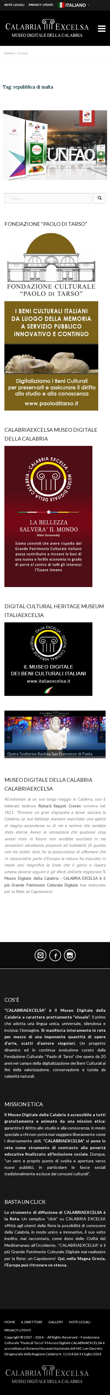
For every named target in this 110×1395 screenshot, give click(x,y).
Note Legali (14, 4)
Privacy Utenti (41, 4)
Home (9, 53)
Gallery (55, 1322)
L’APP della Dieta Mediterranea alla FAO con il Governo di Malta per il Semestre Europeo (51, 103)
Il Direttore (32, 1322)
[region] (55, 736)
